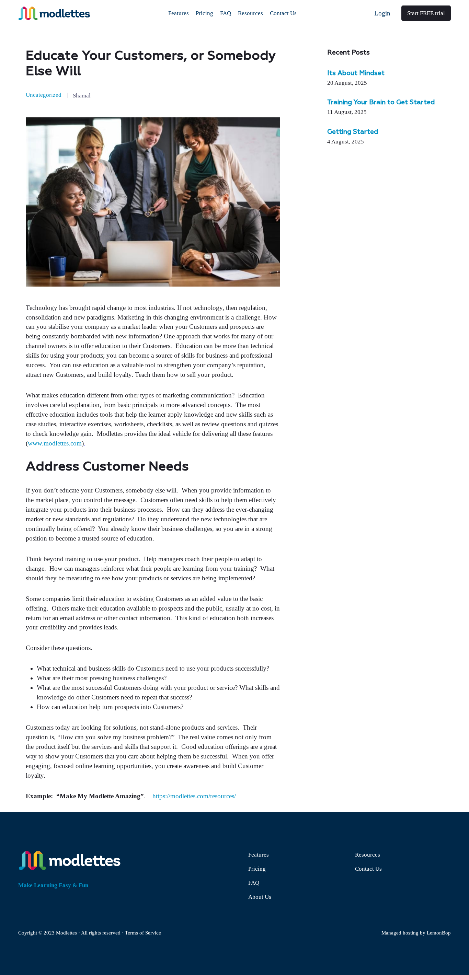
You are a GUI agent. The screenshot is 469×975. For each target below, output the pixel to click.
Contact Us (368, 869)
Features (258, 854)
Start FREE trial (426, 13)
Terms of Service (143, 933)
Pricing (257, 869)
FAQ (253, 883)
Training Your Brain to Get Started (381, 103)
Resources (367, 854)
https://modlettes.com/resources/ (194, 796)
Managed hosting (400, 933)
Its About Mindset (356, 73)
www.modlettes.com (55, 443)
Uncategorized (43, 95)
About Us (259, 897)
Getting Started (352, 132)
